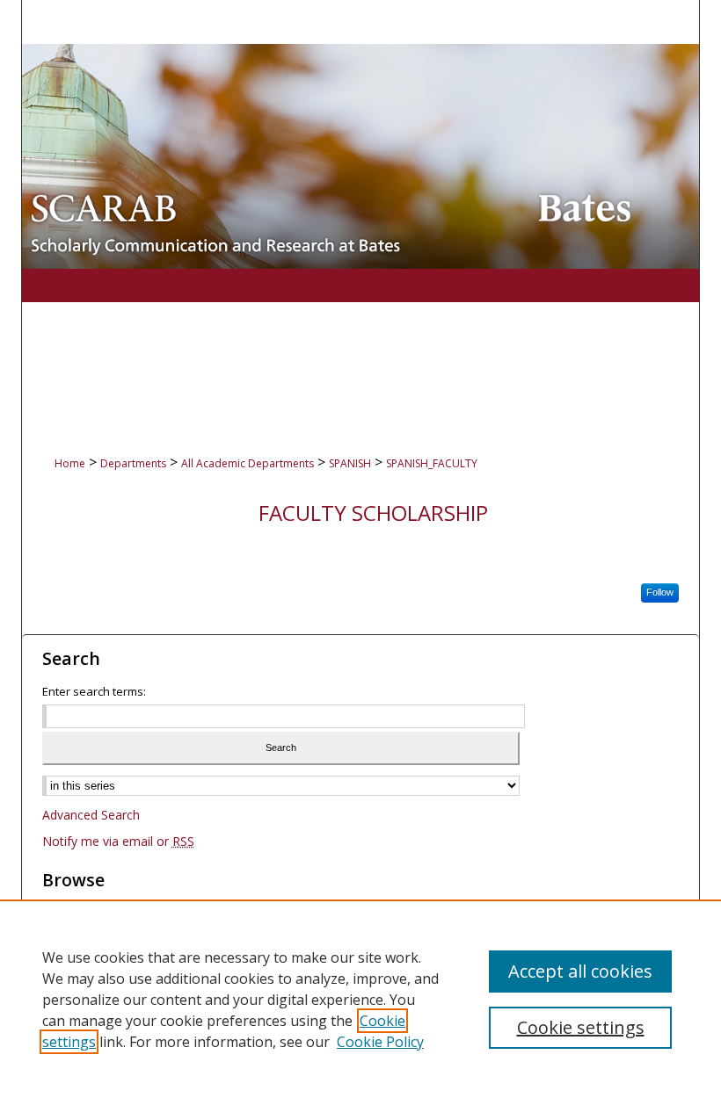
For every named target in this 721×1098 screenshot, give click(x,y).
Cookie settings (581, 1027)
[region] (360, 998)
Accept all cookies (580, 971)
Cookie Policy (380, 1041)
